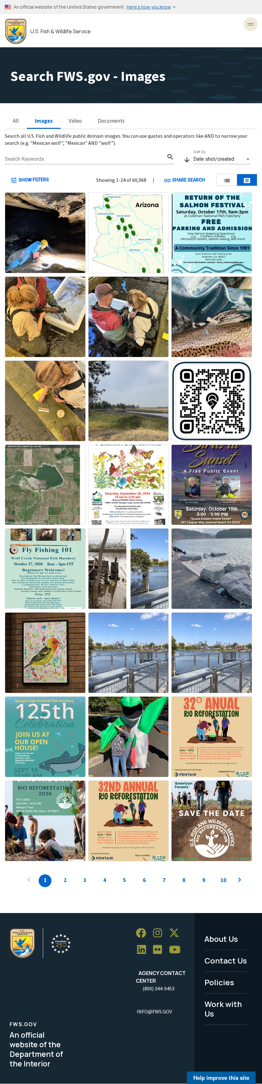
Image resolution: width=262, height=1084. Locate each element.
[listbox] (222, 159)
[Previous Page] (28, 880)
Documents (111, 120)
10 (223, 880)
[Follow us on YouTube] (177, 950)
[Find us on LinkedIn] (143, 950)
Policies (219, 982)
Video (75, 120)
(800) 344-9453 (158, 988)
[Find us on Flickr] (159, 950)
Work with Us (223, 1009)
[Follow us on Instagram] (159, 933)
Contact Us (225, 960)
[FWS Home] (16, 31)
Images (44, 120)
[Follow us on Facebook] (143, 933)
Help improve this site (221, 1077)
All (16, 120)
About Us (221, 938)
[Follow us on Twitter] (176, 933)
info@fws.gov (154, 1011)
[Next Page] (239, 880)
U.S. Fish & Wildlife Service (60, 31)
